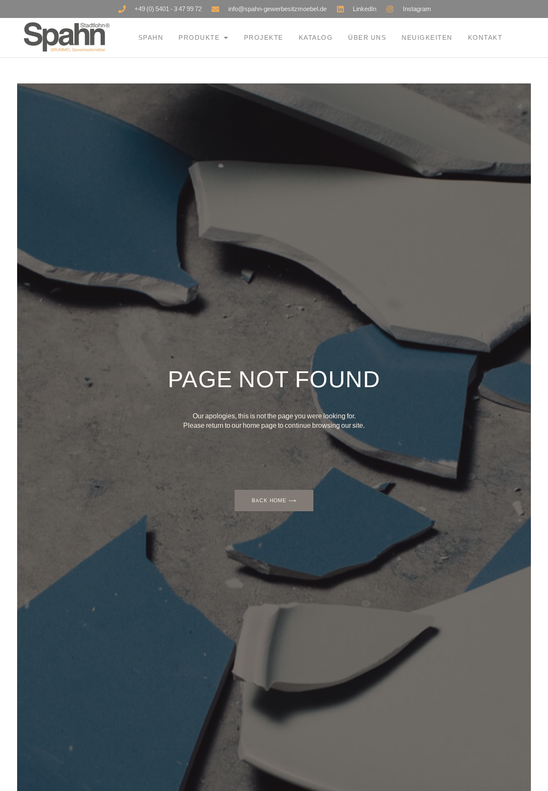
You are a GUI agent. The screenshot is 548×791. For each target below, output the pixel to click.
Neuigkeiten (427, 37)
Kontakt (485, 37)
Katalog (316, 37)
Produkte (199, 37)
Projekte (263, 37)
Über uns (367, 37)
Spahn (151, 37)
